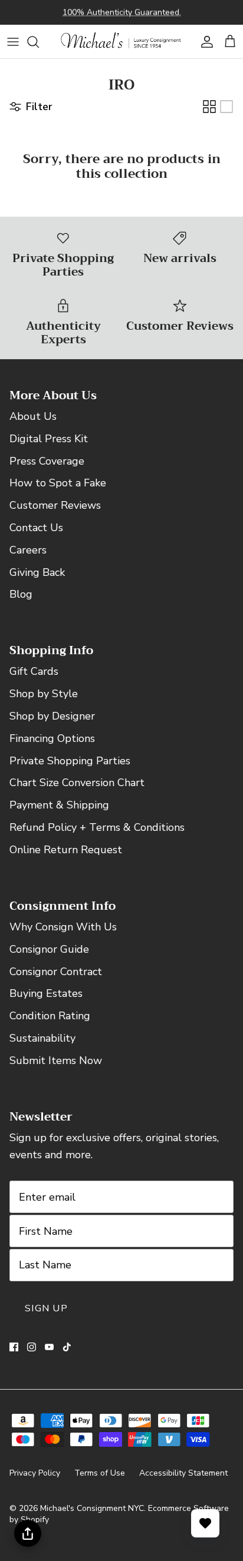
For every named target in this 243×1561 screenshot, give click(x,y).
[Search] (39, 42)
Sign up (46, 1308)
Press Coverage (46, 461)
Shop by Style (43, 694)
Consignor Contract (55, 972)
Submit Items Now (55, 1060)
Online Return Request (65, 850)
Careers (28, 550)
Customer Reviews (55, 505)
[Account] (204, 42)
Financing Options (52, 738)
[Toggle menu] (13, 42)
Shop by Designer (52, 716)
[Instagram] (31, 1347)
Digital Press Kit (48, 439)
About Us (33, 416)
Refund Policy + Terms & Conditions (97, 827)
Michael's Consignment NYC (92, 1508)
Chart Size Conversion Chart (77, 782)
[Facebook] (13, 1347)
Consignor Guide (49, 949)
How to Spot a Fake (57, 483)
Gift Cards (33, 671)
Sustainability (42, 1038)
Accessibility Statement (183, 1473)
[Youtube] (49, 1347)
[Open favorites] (205, 1523)
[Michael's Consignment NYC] (121, 41)
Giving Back (37, 572)
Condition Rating (49, 1016)
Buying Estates (46, 993)
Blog (20, 594)
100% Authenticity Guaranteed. (122, 12)
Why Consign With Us (63, 927)
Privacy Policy (34, 1473)
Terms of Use (99, 1473)
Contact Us (36, 528)
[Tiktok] (67, 1347)
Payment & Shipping (59, 805)
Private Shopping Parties (69, 761)
